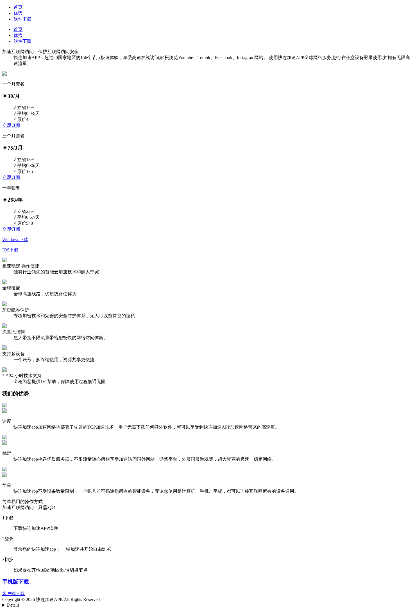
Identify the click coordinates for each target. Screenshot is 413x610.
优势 (17, 13)
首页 (17, 7)
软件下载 (22, 19)
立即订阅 (11, 125)
